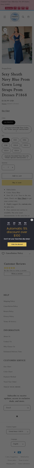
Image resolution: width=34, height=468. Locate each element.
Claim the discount (17, 244)
